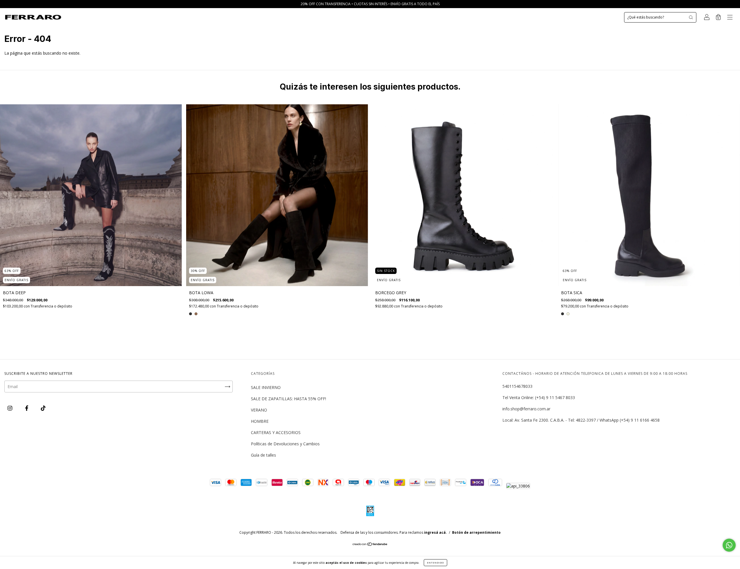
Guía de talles (263, 455)
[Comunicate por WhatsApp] (729, 545)
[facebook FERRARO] (27, 408)
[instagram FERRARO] (10, 408)
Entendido (435, 562)
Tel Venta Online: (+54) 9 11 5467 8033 (538, 397)
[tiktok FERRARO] (43, 408)
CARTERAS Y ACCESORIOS (276, 432)
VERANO (259, 410)
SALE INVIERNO (266, 387)
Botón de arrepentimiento (476, 532)
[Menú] (730, 18)
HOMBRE (260, 421)
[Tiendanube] (370, 544)
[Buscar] (691, 17)
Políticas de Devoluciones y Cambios (285, 443)
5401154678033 (517, 386)
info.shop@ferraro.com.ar (526, 409)
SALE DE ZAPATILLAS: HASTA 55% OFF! (288, 398)
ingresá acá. (435, 532)
